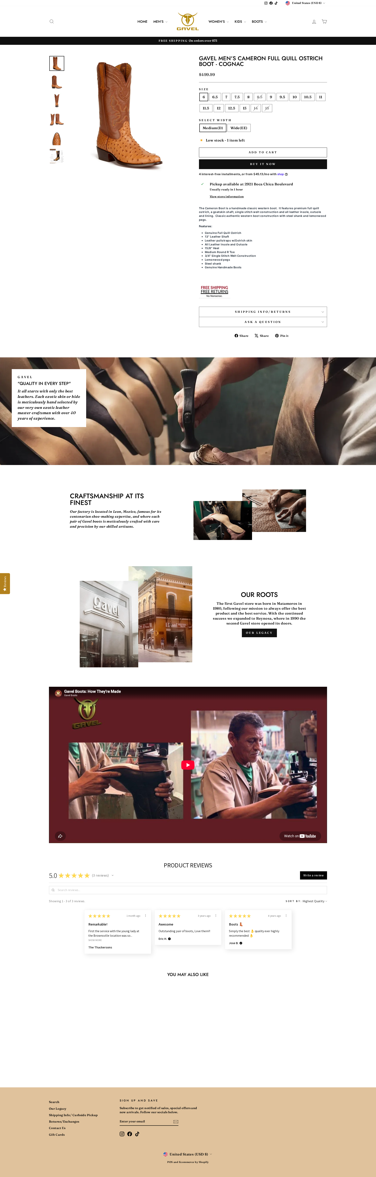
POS (170, 1162)
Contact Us (57, 1128)
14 (256, 108)
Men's (158, 21)
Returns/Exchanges (64, 1121)
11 (320, 97)
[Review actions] (145, 915)
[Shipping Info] (214, 291)
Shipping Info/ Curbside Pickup (73, 1115)
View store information (227, 196)
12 (219, 108)
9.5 (282, 97)
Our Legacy (259, 632)
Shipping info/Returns (263, 312)
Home (142, 21)
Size (204, 89)
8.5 (259, 97)
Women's (217, 21)
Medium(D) (213, 128)
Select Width (215, 120)
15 (267, 108)
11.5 (206, 108)
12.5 (231, 108)
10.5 (308, 97)
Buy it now (263, 164)
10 (295, 97)
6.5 (215, 97)
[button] (112, 875)
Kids (239, 21)
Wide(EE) (239, 128)
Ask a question (263, 322)
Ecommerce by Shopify (194, 1162)
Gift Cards (57, 1134)
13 (245, 108)
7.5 (237, 97)
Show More (95, 940)
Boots (258, 21)
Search (54, 1102)
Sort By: (294, 901)
